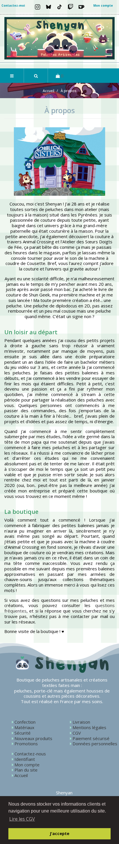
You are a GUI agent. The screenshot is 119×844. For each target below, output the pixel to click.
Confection (25, 722)
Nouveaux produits (33, 738)
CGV (76, 733)
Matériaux (24, 727)
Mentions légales (89, 727)
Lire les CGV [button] (22, 819)
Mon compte (103, 5)
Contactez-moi (13, 5)
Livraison (81, 722)
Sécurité (22, 733)
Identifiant (24, 759)
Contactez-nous (30, 754)
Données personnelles (94, 743)
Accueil (21, 775)
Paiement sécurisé (90, 738)
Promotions (26, 743)
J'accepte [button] (59, 833)
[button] (35, 75)
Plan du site (26, 770)
